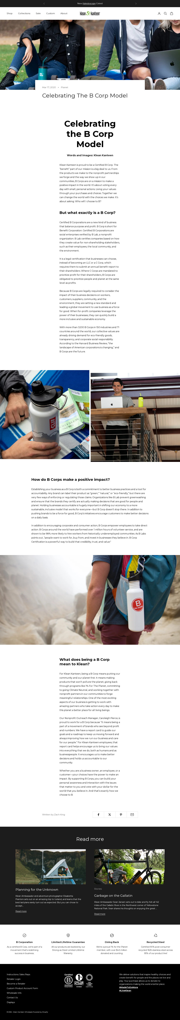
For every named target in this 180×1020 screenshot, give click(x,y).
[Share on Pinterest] (121, 815)
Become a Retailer (16, 983)
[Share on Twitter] (109, 815)
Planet (64, 87)
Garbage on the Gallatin (113, 896)
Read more (21, 911)
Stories (98, 888)
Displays (11, 1002)
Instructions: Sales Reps (18, 974)
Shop (10, 13)
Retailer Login (14, 979)
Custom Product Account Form (22, 988)
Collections (24, 13)
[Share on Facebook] (98, 815)
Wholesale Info (14, 993)
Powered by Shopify (40, 1012)
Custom (50, 13)
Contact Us (12, 997)
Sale (38, 13)
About (63, 13)
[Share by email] (132, 815)
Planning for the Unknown (36, 890)
